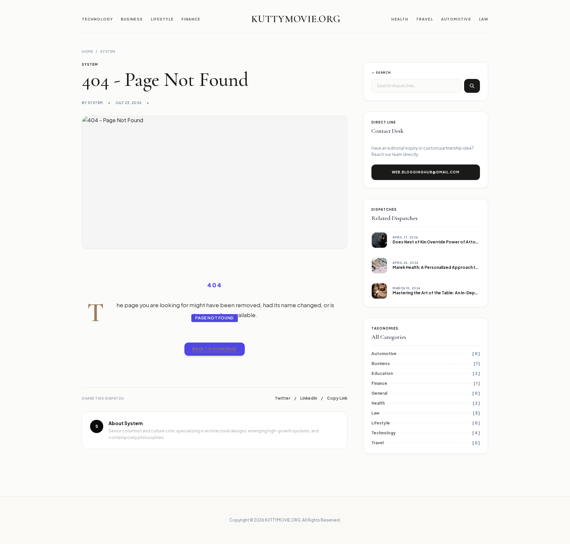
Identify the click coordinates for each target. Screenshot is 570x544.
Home (87, 52)
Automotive (456, 19)
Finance (191, 19)
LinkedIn (308, 398)
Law (483, 19)
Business (132, 19)
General (379, 393)
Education (382, 373)
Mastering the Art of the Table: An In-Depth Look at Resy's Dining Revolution (469, 292)
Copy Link (337, 398)
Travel (424, 19)
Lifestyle (162, 19)
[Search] (472, 86)
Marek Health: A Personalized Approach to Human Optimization (457, 267)
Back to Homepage (214, 348)
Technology (97, 19)
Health (399, 19)
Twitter (282, 398)
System (107, 52)
